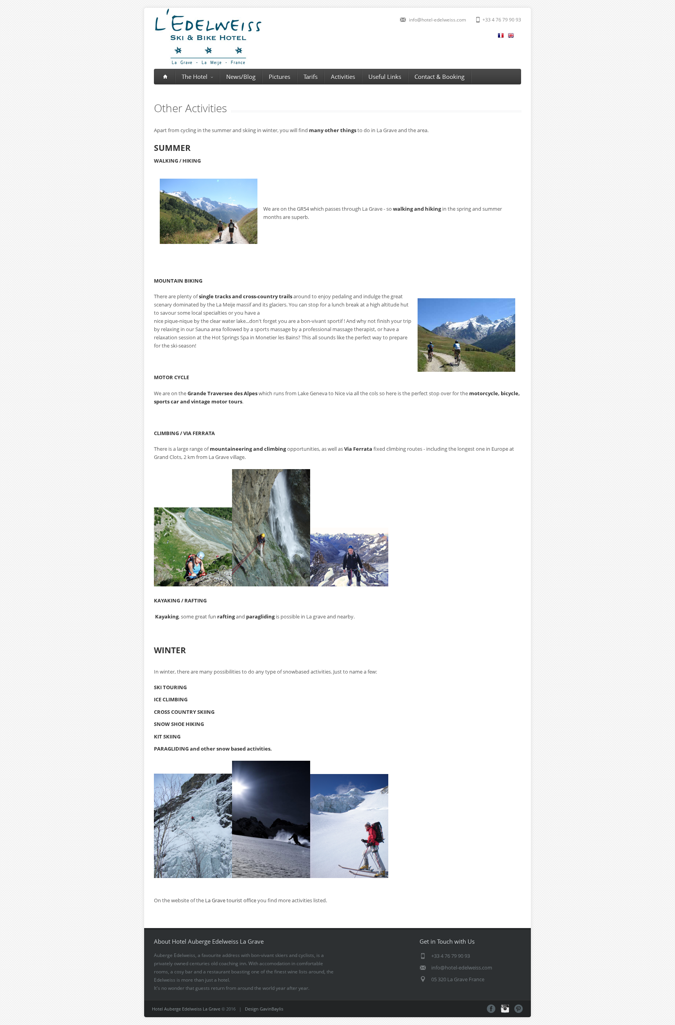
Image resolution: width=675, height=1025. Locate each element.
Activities (343, 77)
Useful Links (384, 77)
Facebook (491, 1008)
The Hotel (194, 77)
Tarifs (311, 77)
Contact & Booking (439, 77)
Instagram (504, 1008)
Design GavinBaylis (264, 1009)
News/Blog (240, 77)
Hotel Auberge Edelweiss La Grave (186, 1009)
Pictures (279, 77)
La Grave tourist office (230, 900)
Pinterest (518, 1008)
